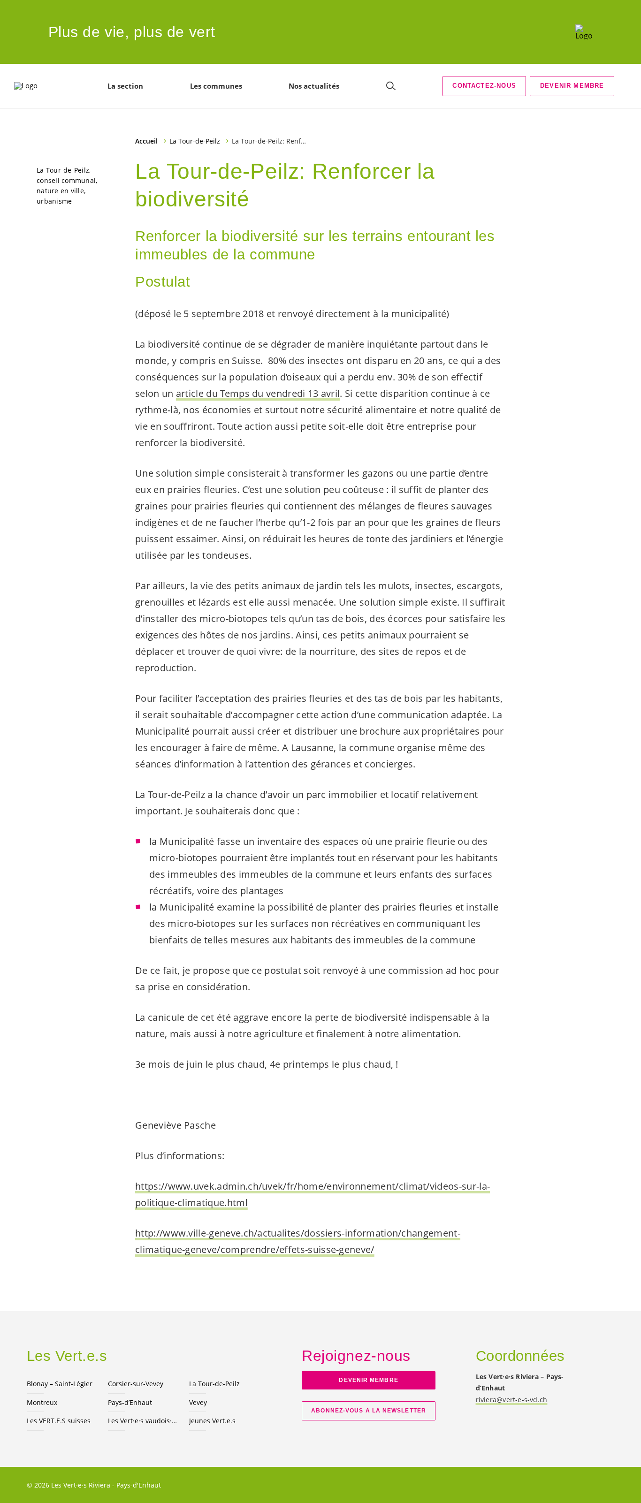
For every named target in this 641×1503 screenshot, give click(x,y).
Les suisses (59, 1420)
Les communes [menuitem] (216, 86)
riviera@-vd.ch (512, 1399)
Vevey (198, 1402)
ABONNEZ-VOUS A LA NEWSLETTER (368, 1410)
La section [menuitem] (125, 86)
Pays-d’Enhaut (130, 1402)
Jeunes (212, 1420)
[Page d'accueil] (584, 32)
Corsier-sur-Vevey (135, 1383)
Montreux (42, 1402)
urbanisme (54, 201)
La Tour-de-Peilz (194, 140)
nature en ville (60, 190)
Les (143, 1420)
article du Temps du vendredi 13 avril (258, 393)
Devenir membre (572, 85)
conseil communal (66, 180)
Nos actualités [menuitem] (314, 86)
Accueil (146, 141)
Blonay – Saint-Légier (59, 1383)
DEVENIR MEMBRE (368, 1380)
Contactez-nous (484, 85)
